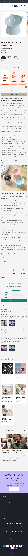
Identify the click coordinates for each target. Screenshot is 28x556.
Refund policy (23, 551)
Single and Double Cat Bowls (7, 398)
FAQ (4, 506)
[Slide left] (11, 39)
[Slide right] (16, 39)
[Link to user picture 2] (11, 323)
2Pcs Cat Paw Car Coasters (6, 377)
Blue (3, 57)
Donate (5, 272)
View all (25, 430)
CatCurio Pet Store (8, 551)
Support (4, 518)
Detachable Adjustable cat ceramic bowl (20, 398)
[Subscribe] (21, 526)
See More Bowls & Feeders (10, 254)
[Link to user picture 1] (4, 323)
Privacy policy (11, 553)
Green (9, 57)
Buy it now (14, 94)
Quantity (2, 60)
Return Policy (5, 512)
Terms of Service (6, 509)
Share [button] (3, 277)
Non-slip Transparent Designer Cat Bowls (7, 419)
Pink (15, 57)
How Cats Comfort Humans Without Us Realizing (12, 451)
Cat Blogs (5, 499)
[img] (4, 309)
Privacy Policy (6, 515)
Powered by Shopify (16, 551)
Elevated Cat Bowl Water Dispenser (20, 377)
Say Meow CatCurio (7, 503)
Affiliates (5, 496)
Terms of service (18, 553)
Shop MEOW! (14, 489)
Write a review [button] (14, 301)
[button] (2, 6)
